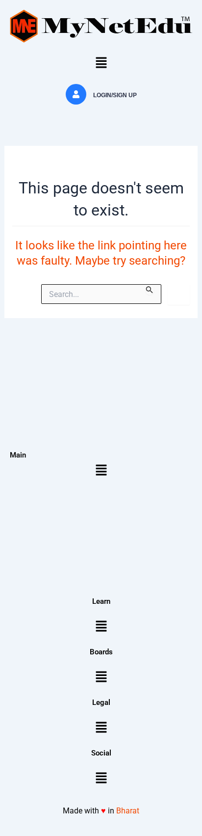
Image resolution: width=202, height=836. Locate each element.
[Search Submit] (149, 289)
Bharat (127, 810)
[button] (101, 63)
